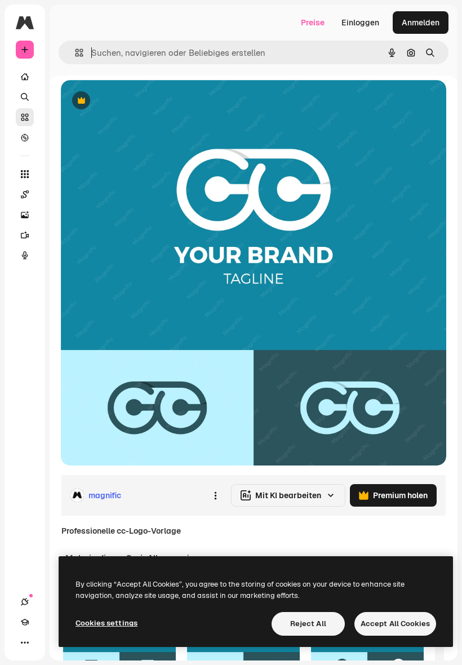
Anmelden (420, 22)
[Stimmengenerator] (25, 255)
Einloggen (360, 22)
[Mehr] (25, 642)
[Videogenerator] (25, 235)
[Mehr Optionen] (215, 495)
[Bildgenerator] (25, 215)
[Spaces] (25, 194)
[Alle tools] (25, 174)
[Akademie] (25, 622)
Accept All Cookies (395, 623)
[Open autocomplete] (74, 52)
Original (133, 101)
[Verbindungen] (25, 602)
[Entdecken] (25, 137)
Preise (313, 22)
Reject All (308, 623)
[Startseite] (25, 77)
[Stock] (25, 117)
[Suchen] (25, 97)
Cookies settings (106, 623)
